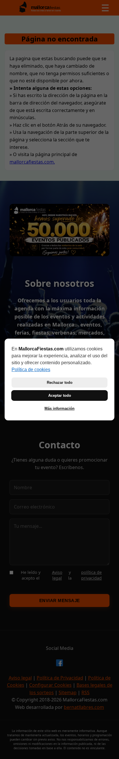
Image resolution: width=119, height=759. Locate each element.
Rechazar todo (59, 382)
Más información (59, 408)
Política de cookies (31, 369)
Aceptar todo (59, 395)
